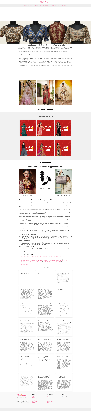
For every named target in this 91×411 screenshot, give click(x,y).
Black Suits (22, 257)
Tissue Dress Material (24, 264)
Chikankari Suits (35, 256)
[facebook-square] (62, 396)
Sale (62, 5)
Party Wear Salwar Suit (43, 257)
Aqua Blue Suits (34, 260)
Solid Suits (51, 257)
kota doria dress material (24, 260)
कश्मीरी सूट (45, 260)
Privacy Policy (34, 401)
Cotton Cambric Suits (44, 259)
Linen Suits (22, 259)
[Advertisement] (45, 14)
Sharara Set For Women (63, 272)
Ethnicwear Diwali (28, 259)
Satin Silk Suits (68, 257)
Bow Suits (52, 259)
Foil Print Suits (22, 261)
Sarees (25, 5)
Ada (47, 398)
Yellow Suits (27, 257)
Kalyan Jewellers (50, 401)
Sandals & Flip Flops (45, 188)
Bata (47, 400)
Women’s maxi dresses (25, 375)
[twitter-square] (64, 396)
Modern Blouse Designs (44, 288)
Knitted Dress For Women (44, 320)
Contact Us (34, 397)
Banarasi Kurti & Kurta (54, 256)
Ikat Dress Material (63, 260)
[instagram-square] (66, 396)
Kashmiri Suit (28, 256)
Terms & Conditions (35, 403)
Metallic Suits (61, 257)
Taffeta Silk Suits (52, 260)
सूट (40, 256)
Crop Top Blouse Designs (26, 356)
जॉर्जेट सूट (56, 257)
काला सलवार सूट (40, 260)
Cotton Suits (22, 256)
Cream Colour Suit (58, 259)
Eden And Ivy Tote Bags (26, 288)
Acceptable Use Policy (36, 398)
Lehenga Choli (38, 5)
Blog (65, 5)
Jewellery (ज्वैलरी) (27, 195)
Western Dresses (46, 5)
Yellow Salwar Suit (34, 257)
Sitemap (33, 402)
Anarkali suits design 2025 (44, 303)
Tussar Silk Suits (66, 259)
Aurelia (48, 397)
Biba (47, 396)
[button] (1, 32)
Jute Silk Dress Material (31, 261)
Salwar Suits (30, 5)
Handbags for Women (63, 195)
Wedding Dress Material (47, 261)
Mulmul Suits (39, 261)
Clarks (48, 402)
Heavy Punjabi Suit (57, 261)
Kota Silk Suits (36, 259)
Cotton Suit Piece (45, 256)
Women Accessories (55, 5)
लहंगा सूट (57, 260)
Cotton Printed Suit (63, 256)
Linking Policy (34, 400)
